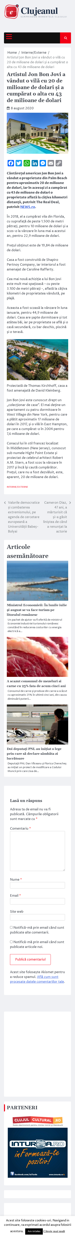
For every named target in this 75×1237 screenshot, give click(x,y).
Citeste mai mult (54, 1231)
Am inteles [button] (34, 1231)
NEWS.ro (27, 207)
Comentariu (20, 828)
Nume (16, 879)
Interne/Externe (17, 486)
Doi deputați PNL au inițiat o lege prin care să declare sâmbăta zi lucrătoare (34, 754)
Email (15, 895)
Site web (16, 911)
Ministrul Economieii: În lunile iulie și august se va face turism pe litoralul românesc (37, 610)
